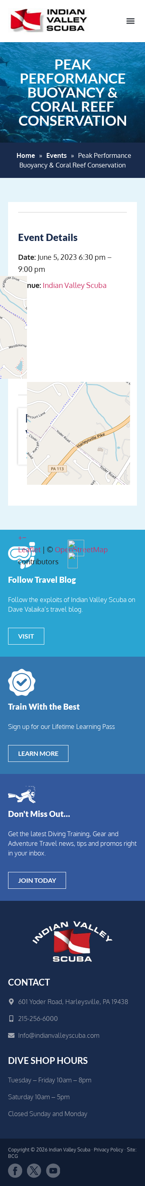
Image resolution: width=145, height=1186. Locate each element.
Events (56, 155)
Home (26, 155)
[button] (130, 21)
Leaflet (29, 549)
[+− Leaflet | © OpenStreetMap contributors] (72, 335)
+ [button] (20, 537)
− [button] (24, 537)
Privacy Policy (108, 1150)
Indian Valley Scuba (75, 285)
